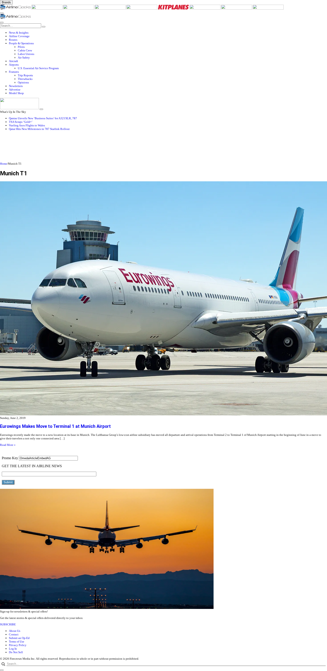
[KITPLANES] (174, 8)
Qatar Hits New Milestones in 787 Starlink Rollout (39, 129)
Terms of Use (16, 641)
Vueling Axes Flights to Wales (27, 125)
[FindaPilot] (237, 8)
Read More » (8, 445)
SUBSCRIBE (8, 624)
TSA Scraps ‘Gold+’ (20, 121)
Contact (13, 634)
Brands (6, 2)
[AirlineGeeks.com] (16, 8)
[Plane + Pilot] (205, 8)
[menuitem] (168, 32)
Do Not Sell (16, 652)
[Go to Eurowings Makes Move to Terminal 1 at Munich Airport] (163, 298)
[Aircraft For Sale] (110, 8)
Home (3, 163)
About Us (14, 631)
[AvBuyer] (142, 8)
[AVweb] (79, 8)
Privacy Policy (17, 645)
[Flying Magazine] (47, 8)
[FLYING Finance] (268, 8)
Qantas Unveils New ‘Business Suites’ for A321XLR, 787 (43, 118)
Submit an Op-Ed (19, 638)
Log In (13, 648)
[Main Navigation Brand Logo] (15, 18)
